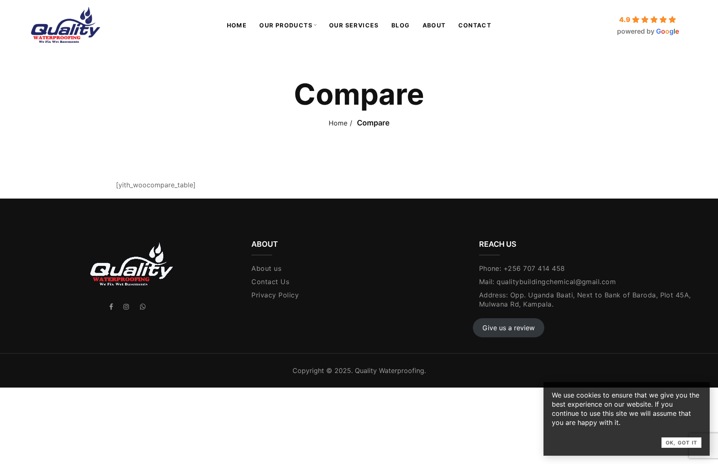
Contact (475, 25)
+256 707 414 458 (534, 268)
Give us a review (508, 328)
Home (237, 25)
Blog (400, 25)
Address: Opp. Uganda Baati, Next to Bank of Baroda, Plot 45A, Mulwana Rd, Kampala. (585, 299)
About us (266, 268)
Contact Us (270, 281)
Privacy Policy (275, 295)
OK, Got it (681, 442)
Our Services (354, 25)
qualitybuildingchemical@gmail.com (556, 281)
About (434, 25)
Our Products (285, 25)
